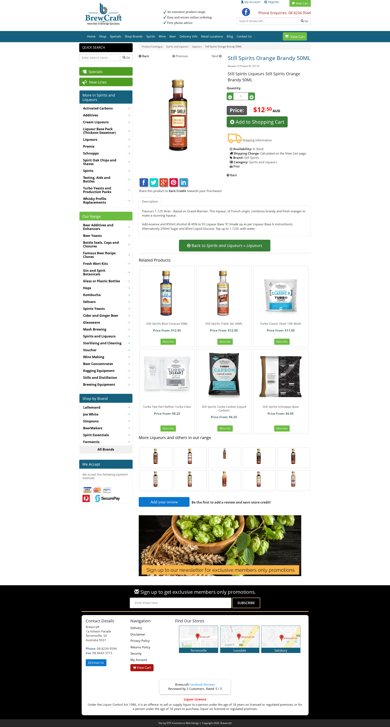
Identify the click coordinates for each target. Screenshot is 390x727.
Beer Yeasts (92, 235)
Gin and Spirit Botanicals (94, 272)
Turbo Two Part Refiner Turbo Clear (167, 407)
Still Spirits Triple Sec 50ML (223, 323)
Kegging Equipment (99, 371)
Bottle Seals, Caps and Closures (101, 244)
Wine (162, 36)
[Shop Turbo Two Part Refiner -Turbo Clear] (167, 376)
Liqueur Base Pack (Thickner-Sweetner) (99, 130)
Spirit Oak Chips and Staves (99, 162)
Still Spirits (251, 158)
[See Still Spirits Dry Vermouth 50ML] (294, 479)
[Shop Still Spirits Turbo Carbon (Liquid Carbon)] (224, 376)
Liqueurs (90, 139)
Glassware (91, 322)
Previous (181, 56)
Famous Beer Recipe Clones (99, 255)
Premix (88, 146)
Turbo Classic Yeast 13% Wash (280, 323)
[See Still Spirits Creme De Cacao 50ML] (156, 456)
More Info (168, 341)
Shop (102, 36)
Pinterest (173, 182)
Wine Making (93, 357)
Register (273, 2)
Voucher (89, 350)
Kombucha (92, 295)
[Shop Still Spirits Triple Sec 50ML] (224, 293)
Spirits (150, 36)
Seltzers (89, 302)
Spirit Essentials (96, 435)
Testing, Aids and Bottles (96, 179)
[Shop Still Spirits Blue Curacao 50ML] (167, 293)
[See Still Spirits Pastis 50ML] (190, 456)
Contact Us (244, 36)
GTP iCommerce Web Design (183, 723)
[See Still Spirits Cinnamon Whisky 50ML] (294, 456)
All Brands (106, 449)
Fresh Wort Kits (95, 263)
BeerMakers (92, 428)
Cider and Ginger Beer (100, 315)
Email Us (97, 663)
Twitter (154, 182)
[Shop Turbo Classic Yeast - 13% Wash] (281, 293)
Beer (172, 36)
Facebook (246, 12)
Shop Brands (134, 36)
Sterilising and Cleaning (102, 343)
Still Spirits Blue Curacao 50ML (167, 323)
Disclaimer (137, 634)
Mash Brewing (94, 329)
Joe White (90, 414)
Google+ (163, 182)
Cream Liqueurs (96, 122)
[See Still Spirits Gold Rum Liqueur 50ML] (190, 479)
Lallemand (91, 407)
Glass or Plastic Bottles (101, 281)
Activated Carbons (98, 108)
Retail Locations (212, 36)
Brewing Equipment (99, 384)
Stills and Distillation (100, 377)
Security (136, 653)
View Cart (297, 36)
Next (215, 56)
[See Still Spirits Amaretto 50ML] (259, 479)
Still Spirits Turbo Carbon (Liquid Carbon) (224, 408)
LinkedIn (183, 182)
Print (236, 166)
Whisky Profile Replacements (94, 200)
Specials (115, 36)
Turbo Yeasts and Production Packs (97, 190)
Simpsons (91, 421)
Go (306, 21)
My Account (252, 2)
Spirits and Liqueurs (263, 162)
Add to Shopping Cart (259, 121)
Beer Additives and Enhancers (98, 227)
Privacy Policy (140, 641)
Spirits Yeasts (94, 308)
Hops (87, 288)
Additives (90, 115)
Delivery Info (188, 36)
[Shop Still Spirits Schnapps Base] (281, 376)
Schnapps (91, 153)
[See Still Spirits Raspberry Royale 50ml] (225, 453)
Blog (230, 36)
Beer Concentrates (98, 364)
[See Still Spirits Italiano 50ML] (225, 479)
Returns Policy (140, 647)
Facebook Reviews (202, 684)
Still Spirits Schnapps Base (281, 407)
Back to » (226, 245)
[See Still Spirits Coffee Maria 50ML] (259, 456)
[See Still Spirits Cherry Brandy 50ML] (156, 479)
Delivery (136, 628)
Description (150, 201)
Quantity (234, 88)
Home (91, 36)
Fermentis (91, 442)
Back (145, 56)
